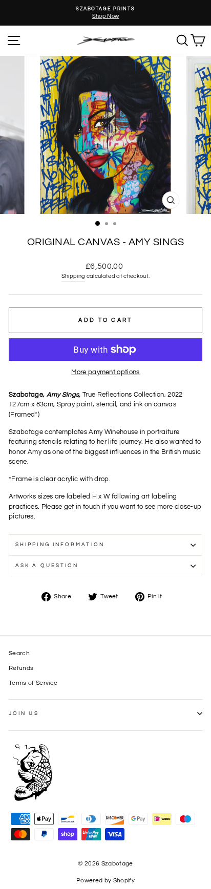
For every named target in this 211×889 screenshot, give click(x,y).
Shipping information (59, 544)
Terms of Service (33, 683)
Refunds (21, 668)
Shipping (73, 276)
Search (19, 653)
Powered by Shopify (105, 880)
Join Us (24, 713)
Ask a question (46, 565)
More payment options (105, 372)
